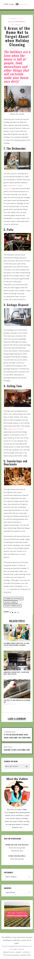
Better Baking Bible (17, 859)
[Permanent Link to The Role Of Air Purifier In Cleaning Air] (17, 698)
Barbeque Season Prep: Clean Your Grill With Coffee (16, 673)
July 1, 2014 (7, 676)
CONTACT (26, 952)
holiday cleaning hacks (12, 605)
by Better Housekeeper (16, 21)
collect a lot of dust (15, 429)
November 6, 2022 (9, 704)
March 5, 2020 (8, 647)
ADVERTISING (26, 955)
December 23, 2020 (16, 18)
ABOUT (18, 952)
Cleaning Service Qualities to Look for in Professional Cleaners (16, 644)
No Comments (16, 24)
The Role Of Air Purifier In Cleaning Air (17, 701)
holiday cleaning (10, 602)
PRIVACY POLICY (9, 952)
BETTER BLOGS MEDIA (11, 955)
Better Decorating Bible (17, 848)
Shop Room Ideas (17, 851)
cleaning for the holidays (13, 598)
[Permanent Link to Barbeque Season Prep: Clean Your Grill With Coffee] (17, 670)
